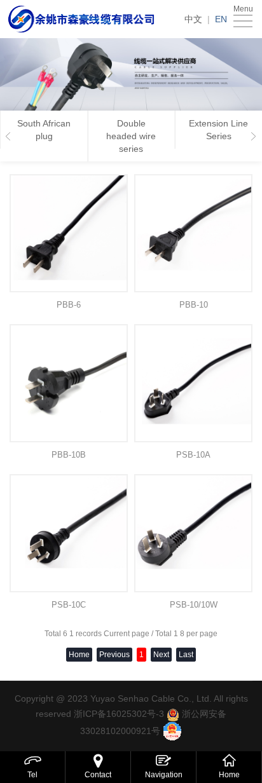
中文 (193, 19)
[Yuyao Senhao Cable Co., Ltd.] (81, 18)
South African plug (44, 129)
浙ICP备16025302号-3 (119, 714)
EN (221, 19)
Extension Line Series (218, 129)
